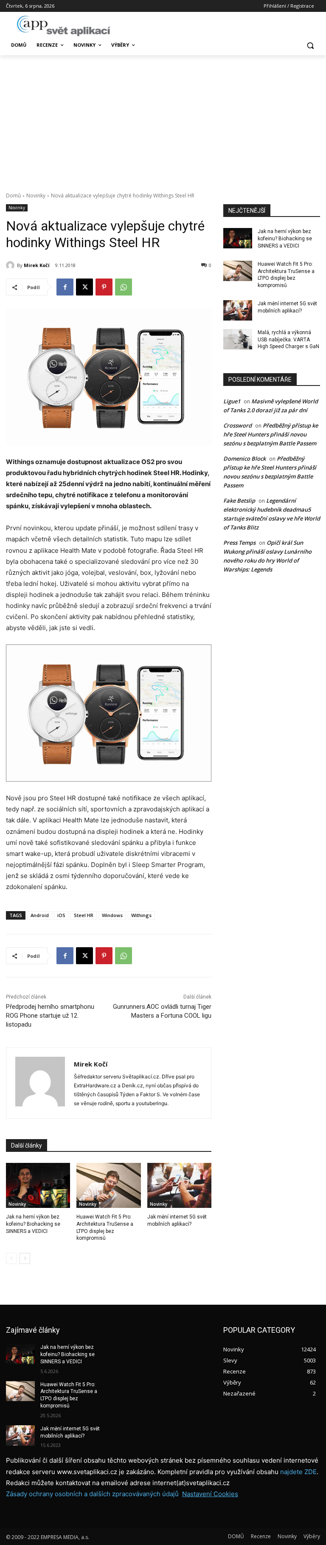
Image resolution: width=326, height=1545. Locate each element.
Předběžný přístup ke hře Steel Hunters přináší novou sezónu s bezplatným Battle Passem (270, 434)
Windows (112, 915)
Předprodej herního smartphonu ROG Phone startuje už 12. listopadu (50, 1015)
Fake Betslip (239, 500)
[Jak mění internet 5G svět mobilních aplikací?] (179, 1185)
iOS (61, 915)
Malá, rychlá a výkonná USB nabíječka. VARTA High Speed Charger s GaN (288, 339)
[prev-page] (11, 1258)
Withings (141, 915)
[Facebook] (64, 287)
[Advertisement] (163, 118)
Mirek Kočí (37, 265)
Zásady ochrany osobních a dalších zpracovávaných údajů (92, 1494)
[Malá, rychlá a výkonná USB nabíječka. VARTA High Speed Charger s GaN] (237, 339)
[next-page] (25, 1258)
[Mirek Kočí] (11, 265)
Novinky (35, 195)
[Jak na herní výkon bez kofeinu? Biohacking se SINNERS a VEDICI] (38, 1185)
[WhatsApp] (123, 287)
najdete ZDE (298, 1472)
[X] (84, 287)
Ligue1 (231, 401)
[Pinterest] (104, 287)
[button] (310, 45)
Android (40, 915)
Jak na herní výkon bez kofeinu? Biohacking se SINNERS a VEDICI (33, 1224)
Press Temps (239, 542)
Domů (13, 195)
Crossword (237, 425)
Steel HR (83, 915)
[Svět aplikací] (63, 26)
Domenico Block (244, 458)
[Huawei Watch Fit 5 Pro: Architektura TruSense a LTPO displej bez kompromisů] (108, 1185)
